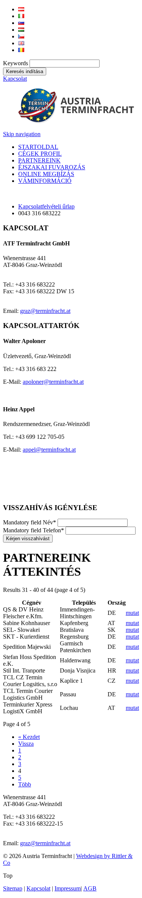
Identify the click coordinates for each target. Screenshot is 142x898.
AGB (90, 888)
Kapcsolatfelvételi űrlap (46, 206)
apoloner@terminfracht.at (53, 382)
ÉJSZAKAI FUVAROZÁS (51, 167)
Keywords (15, 63)
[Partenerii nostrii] (21, 50)
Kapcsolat (15, 78)
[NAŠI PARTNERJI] (21, 23)
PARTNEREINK (39, 160)
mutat (132, 613)
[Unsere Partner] (21, 9)
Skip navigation (22, 134)
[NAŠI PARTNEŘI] (21, 36)
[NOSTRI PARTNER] (21, 16)
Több (24, 784)
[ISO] (23, 493)
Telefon (33, 530)
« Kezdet (29, 737)
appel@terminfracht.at (49, 449)
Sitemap (12, 888)
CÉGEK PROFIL (40, 153)
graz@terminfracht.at (45, 311)
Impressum (68, 888)
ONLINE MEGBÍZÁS (46, 174)
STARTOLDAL (38, 147)
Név (29, 522)
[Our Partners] (21, 43)
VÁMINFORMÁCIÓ (45, 181)
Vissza (26, 743)
